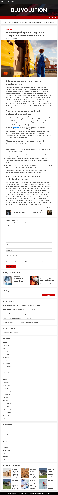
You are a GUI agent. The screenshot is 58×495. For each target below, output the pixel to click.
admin (8, 38)
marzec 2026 (6, 357)
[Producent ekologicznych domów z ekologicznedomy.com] (43, 473)
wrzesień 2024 (7, 413)
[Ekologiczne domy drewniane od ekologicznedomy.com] (7, 484)
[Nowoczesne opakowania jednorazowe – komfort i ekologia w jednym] (7, 473)
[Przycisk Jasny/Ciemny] (49, 17)
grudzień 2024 (7, 403)
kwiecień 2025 (7, 391)
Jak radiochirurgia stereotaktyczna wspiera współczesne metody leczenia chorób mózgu (20, 281)
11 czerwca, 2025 (19, 285)
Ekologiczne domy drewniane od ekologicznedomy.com (18, 318)
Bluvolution (29, 10)
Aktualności (6, 429)
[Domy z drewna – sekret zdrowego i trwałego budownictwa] (25, 473)
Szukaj (6, 290)
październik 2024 (7, 410)
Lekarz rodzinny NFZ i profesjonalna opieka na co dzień (51, 486)
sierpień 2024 (6, 416)
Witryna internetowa (11, 255)
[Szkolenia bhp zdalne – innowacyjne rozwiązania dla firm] (34, 280)
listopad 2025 (6, 370)
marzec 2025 (6, 394)
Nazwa (8, 244)
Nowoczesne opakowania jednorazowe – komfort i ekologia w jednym (22, 305)
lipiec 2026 (6, 345)
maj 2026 (5, 351)
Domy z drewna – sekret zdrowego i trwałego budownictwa (19, 309)
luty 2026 (5, 361)
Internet (5, 441)
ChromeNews (37, 493)
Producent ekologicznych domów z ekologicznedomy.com (18, 314)
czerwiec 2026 (7, 348)
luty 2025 (5, 397)
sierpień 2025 (6, 379)
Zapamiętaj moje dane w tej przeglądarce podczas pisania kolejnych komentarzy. (25, 262)
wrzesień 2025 (7, 376)
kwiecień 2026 (7, 354)
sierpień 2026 (6, 342)
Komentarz (9, 225)
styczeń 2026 (6, 364)
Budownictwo (6, 435)
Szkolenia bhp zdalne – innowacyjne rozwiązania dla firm (47, 280)
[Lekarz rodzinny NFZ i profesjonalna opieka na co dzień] (43, 484)
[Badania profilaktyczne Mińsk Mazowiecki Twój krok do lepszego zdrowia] (25, 484)
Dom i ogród (6, 438)
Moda (4, 444)
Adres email (9, 250)
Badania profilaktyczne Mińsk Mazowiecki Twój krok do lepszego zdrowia (23, 322)
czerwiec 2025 (7, 385)
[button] (53, 17)
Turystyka (5, 453)
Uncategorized (9, 29)
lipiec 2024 (6, 419)
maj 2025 (5, 388)
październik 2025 (7, 373)
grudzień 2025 (7, 367)
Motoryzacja (6, 447)
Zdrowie (5, 459)
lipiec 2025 (6, 382)
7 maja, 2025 (14, 38)
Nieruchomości (7, 450)
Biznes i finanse (7, 432)
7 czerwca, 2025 (45, 284)
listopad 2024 (6, 406)
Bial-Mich (16, 127)
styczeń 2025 (6, 400)
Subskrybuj (55, 18)
